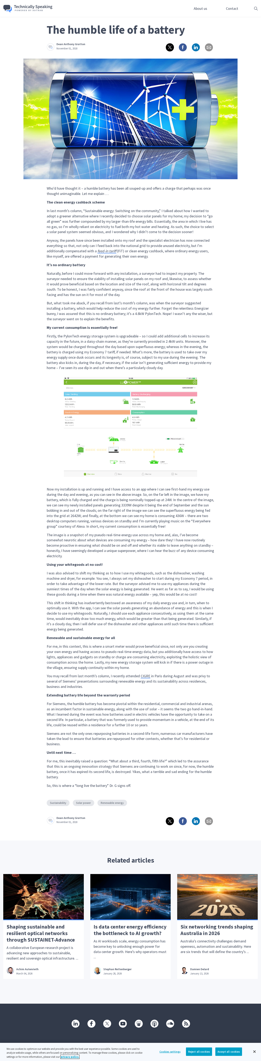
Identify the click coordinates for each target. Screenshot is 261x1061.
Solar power (83, 803)
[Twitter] (107, 1023)
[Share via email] (208, 47)
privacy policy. (70, 1057)
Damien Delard (199, 969)
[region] (130, 1052)
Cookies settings (169, 1051)
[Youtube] (122, 1023)
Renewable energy (112, 803)
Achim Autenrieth (27, 969)
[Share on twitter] (169, 47)
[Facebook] (91, 1023)
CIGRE (145, 676)
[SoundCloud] (170, 1023)
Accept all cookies (229, 1051)
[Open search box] (249, 8)
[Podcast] (154, 1023)
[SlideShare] (138, 1023)
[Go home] (28, 9)
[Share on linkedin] (195, 47)
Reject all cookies (199, 1051)
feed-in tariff (106, 251)
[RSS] (185, 1023)
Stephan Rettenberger (117, 969)
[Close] (254, 1051)
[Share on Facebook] (182, 47)
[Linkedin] (75, 1023)
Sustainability (58, 803)
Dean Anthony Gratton (70, 44)
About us (200, 8)
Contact (232, 8)
